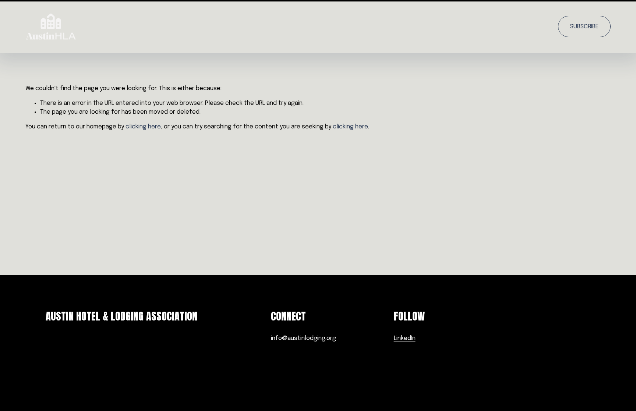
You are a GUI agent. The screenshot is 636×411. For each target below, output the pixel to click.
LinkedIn (405, 338)
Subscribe (584, 27)
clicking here (143, 127)
